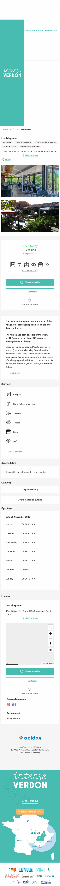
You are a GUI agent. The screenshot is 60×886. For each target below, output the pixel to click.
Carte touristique (30, 800)
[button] (51, 30)
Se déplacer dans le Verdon (30, 812)
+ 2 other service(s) (30, 270)
